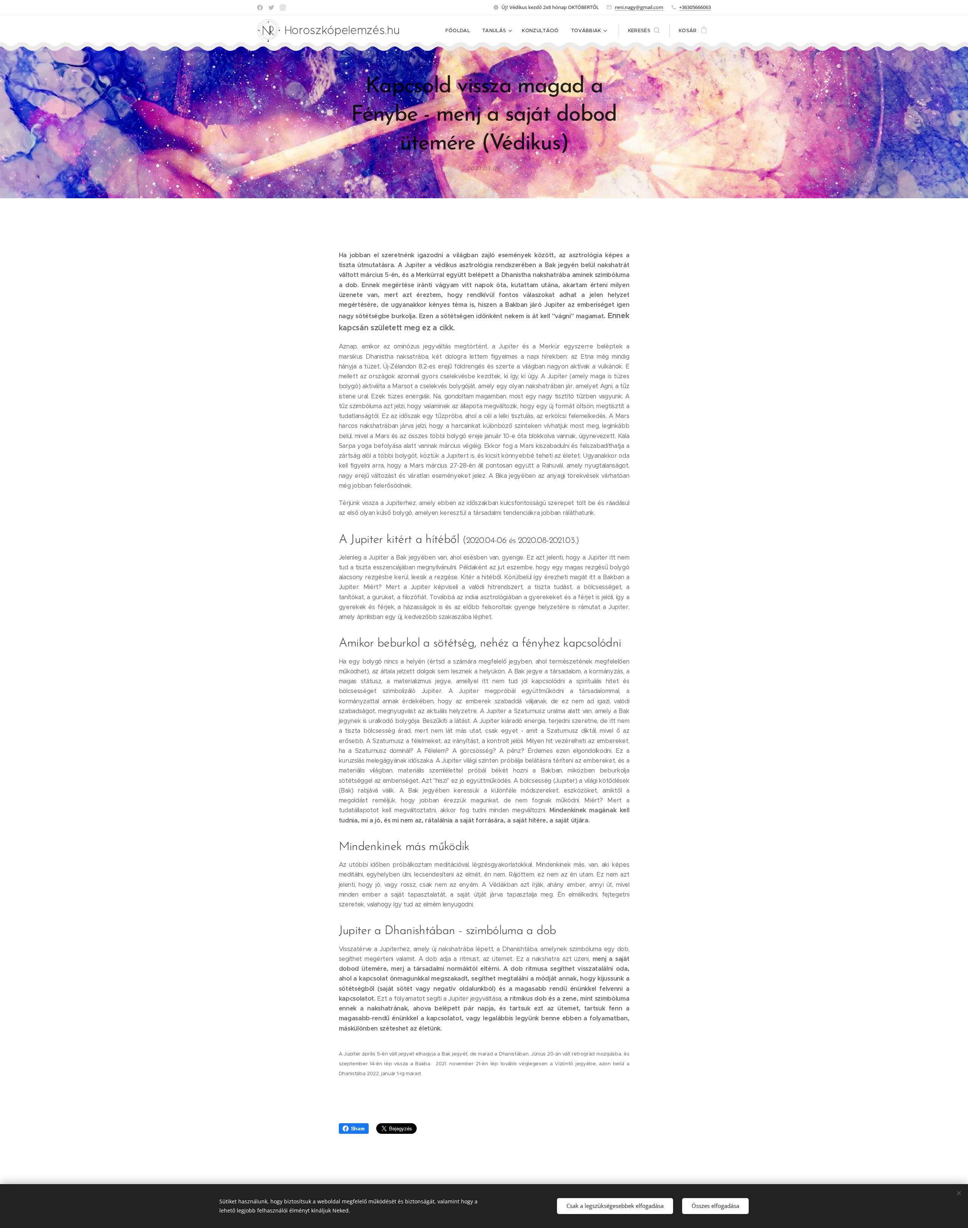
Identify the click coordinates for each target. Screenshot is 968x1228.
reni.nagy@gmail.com (639, 7)
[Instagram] (282, 7)
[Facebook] (260, 7)
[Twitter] (271, 7)
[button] (644, 30)
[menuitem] (460, 30)
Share (358, 1128)
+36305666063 (695, 7)
